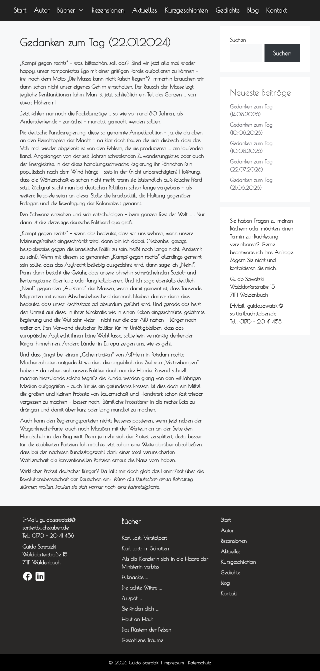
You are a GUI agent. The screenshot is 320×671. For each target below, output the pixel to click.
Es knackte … (135, 577)
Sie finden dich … (140, 608)
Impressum (174, 662)
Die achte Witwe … (142, 587)
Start (20, 10)
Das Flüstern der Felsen (146, 629)
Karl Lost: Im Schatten (145, 548)
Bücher (66, 10)
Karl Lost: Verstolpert (144, 538)
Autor (42, 10)
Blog (253, 10)
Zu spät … (132, 598)
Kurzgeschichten (186, 10)
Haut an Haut (137, 619)
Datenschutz (199, 662)
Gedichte (228, 10)
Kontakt (276, 10)
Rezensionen (108, 10)
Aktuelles (144, 10)
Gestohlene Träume (142, 640)
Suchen (238, 40)
